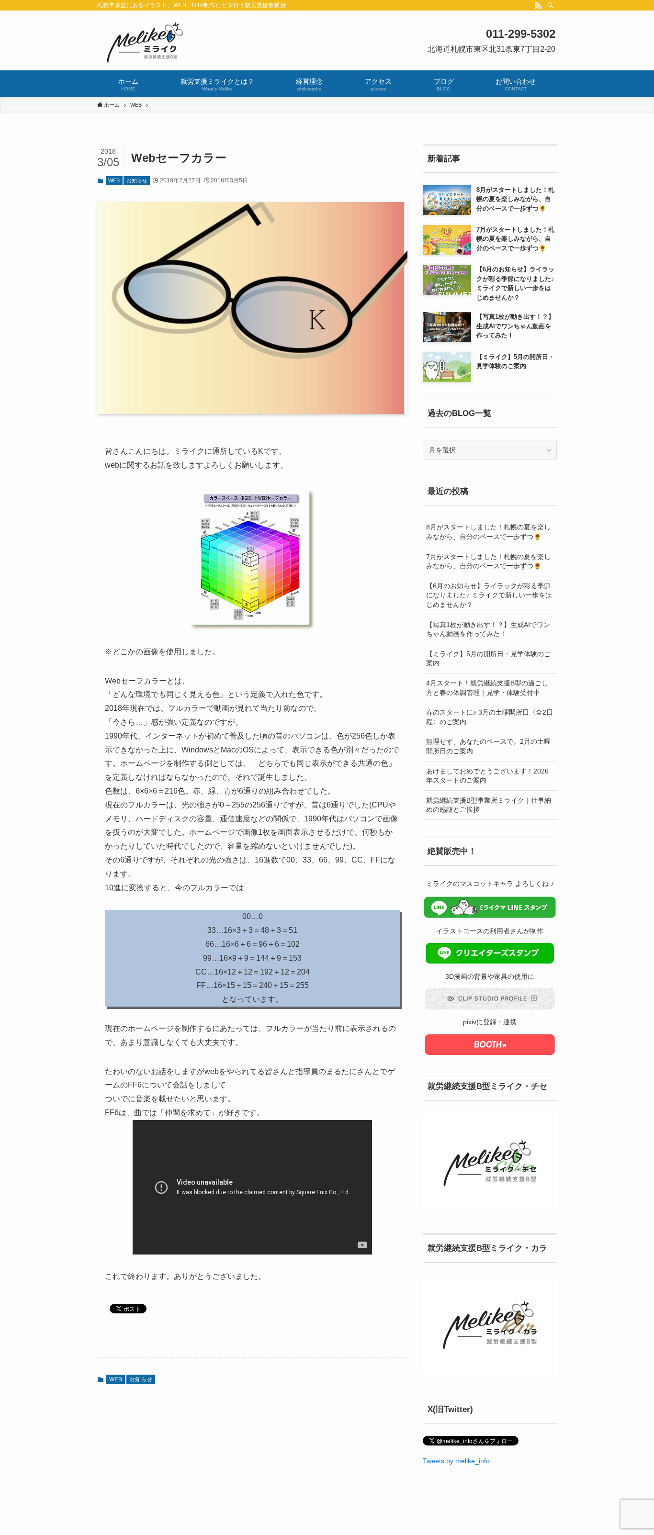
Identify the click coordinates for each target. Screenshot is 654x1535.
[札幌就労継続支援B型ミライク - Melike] (327, 42)
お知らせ (136, 180)
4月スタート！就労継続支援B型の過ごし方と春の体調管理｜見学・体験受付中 (487, 687)
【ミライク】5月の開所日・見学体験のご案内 (488, 658)
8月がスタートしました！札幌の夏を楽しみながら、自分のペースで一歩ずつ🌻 (488, 531)
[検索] (550, 5)
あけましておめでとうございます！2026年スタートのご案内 (487, 775)
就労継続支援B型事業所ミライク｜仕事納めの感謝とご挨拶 (488, 805)
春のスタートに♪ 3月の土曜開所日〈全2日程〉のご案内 (489, 717)
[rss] (538, 5)
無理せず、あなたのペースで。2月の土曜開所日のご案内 (488, 746)
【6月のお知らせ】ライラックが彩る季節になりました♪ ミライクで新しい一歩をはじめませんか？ (489, 595)
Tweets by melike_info (456, 1461)
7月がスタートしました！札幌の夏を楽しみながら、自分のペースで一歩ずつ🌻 (488, 561)
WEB (114, 180)
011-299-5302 (520, 33)
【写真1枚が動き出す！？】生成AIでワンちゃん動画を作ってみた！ (488, 629)
